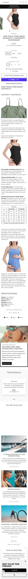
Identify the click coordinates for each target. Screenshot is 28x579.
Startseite (13, 33)
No (14, 575)
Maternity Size (14, 61)
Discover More (14, 466)
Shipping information (14, 309)
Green (19, 53)
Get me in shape (14, 501)
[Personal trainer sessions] (14, 514)
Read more (6, 363)
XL (19, 64)
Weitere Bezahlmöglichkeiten (14, 83)
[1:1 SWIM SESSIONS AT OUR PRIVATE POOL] (14, 443)
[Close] (25, 561)
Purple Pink (14, 57)
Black (8, 53)
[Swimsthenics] (14, 478)
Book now (14, 536)
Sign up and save (14, 544)
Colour (14, 50)
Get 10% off (14, 570)
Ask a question (14, 312)
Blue (14, 53)
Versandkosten (18, 45)
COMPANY (13, 541)
